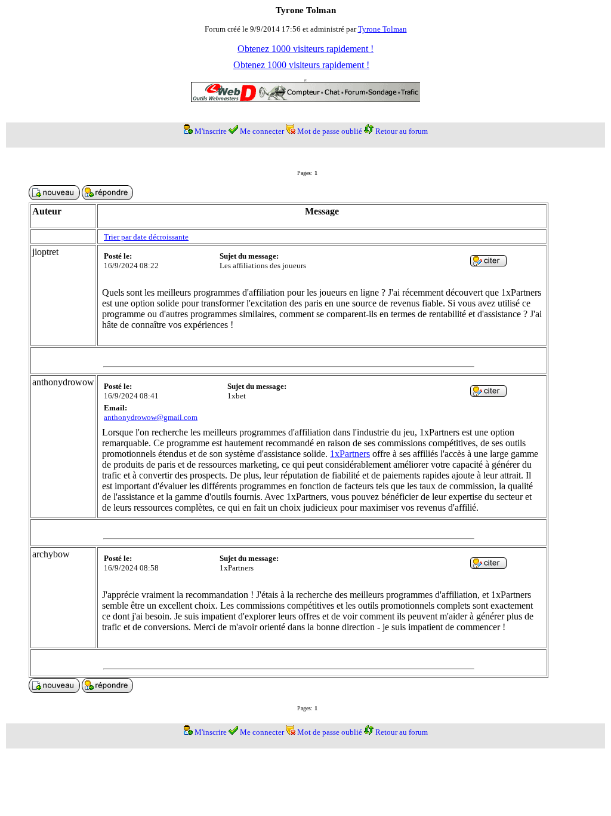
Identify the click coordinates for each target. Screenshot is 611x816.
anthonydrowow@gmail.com (151, 417)
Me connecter (262, 131)
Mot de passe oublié (329, 131)
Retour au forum (401, 131)
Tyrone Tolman (382, 28)
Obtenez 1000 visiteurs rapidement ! (305, 49)
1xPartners (350, 454)
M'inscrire (211, 131)
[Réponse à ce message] (488, 263)
